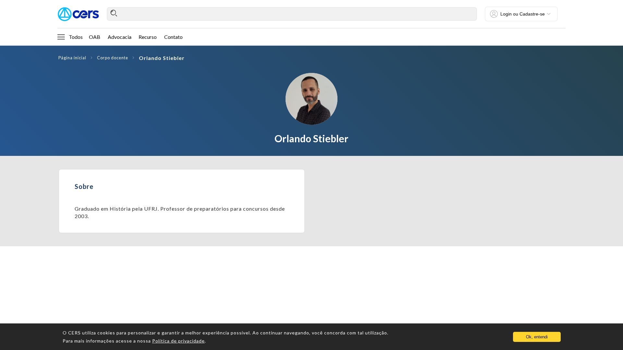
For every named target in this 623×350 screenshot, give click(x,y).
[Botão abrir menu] (61, 36)
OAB (94, 37)
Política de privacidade (178, 341)
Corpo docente (112, 57)
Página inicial (72, 57)
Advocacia (119, 37)
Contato (173, 37)
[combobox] (292, 14)
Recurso (148, 37)
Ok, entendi (537, 336)
